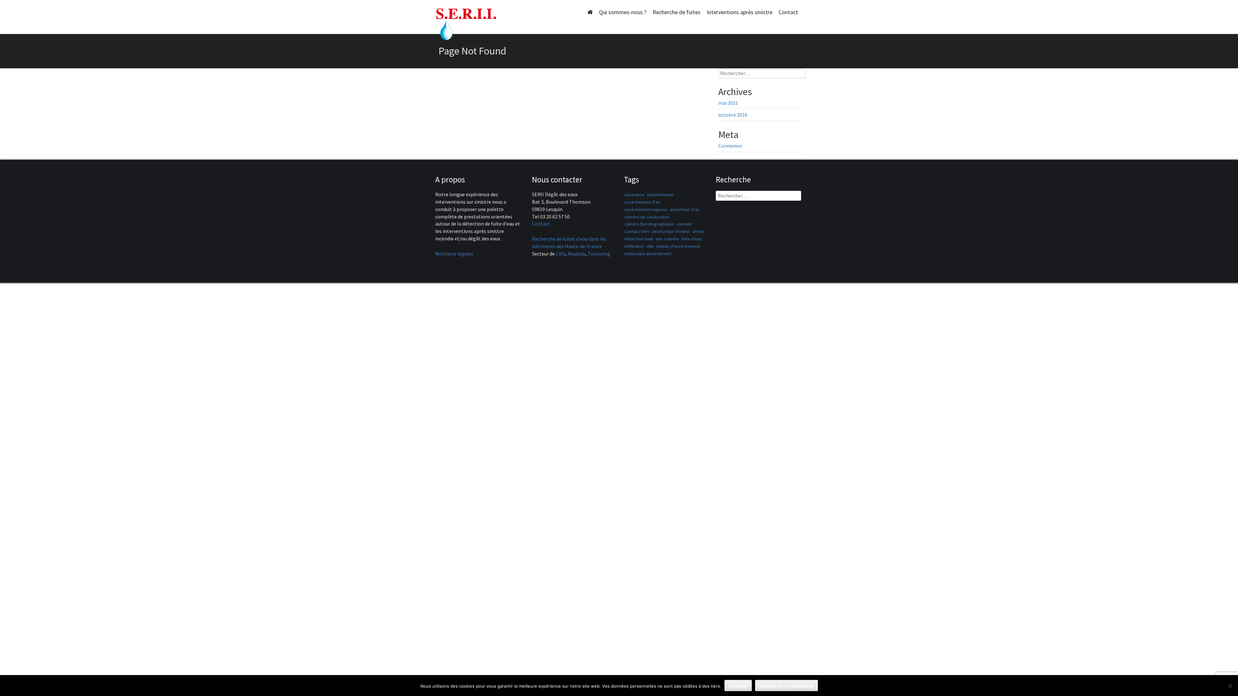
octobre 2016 (732, 114)
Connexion (730, 145)
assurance (634, 195)
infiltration (634, 246)
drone (698, 231)
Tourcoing (599, 253)
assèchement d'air (642, 202)
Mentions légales (454, 253)
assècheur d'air (685, 209)
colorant (684, 224)
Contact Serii (636, 231)
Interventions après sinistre (739, 12)
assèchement (660, 195)
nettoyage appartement (647, 253)
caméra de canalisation (646, 217)
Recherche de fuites (677, 12)
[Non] (1230, 685)
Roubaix (576, 253)
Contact (788, 12)
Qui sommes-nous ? (622, 12)
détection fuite (638, 239)
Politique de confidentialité (786, 686)
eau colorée (667, 239)
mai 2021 (728, 103)
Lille (560, 253)
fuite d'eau (691, 239)
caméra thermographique (649, 224)
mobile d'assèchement (678, 246)
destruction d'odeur (671, 231)
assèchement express (646, 209)
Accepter (738, 686)
